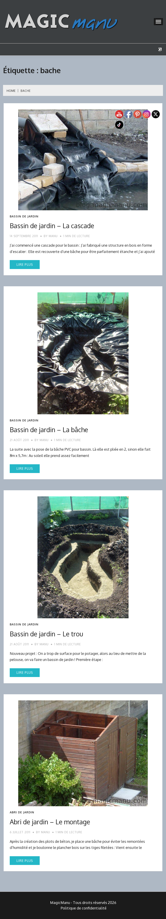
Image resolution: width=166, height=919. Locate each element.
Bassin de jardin (24, 216)
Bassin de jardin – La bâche (49, 429)
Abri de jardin (22, 812)
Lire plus (24, 265)
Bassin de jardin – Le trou (46, 634)
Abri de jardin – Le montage (50, 822)
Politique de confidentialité (83, 908)
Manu (53, 236)
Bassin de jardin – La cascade (52, 225)
